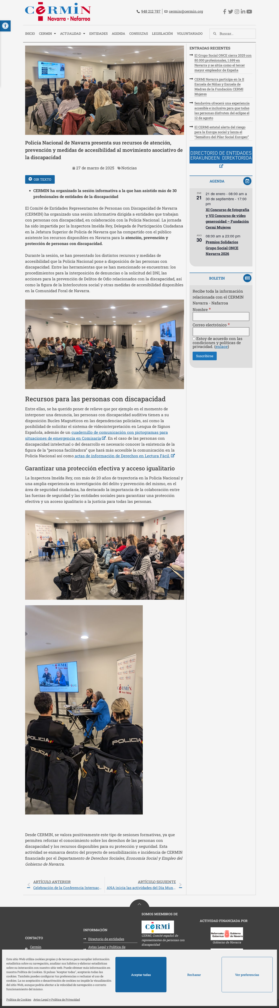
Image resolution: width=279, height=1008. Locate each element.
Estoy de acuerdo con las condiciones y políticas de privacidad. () (217, 342)
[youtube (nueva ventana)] (249, 11)
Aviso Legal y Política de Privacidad (56, 999)
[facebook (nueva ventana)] (224, 11)
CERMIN (45, 33)
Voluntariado (190, 33)
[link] (104, 885)
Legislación (162, 33)
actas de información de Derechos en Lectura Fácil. (124, 455)
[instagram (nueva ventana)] (236, 11)
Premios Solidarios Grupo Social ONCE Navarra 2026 (222, 248)
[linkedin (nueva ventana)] (243, 11)
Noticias (129, 167)
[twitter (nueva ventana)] (230, 11)
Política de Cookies (18, 999)
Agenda (118, 33)
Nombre (202, 309)
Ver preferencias (247, 975)
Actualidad (70, 33)
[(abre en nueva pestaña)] (221, 158)
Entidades (98, 33)
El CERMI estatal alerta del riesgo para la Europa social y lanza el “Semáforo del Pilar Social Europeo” (221, 132)
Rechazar (194, 975)
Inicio (30, 33)
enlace (221, 346)
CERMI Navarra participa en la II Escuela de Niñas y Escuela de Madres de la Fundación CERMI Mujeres (219, 86)
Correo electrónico (211, 324)
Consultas (138, 33)
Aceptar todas (141, 975)
